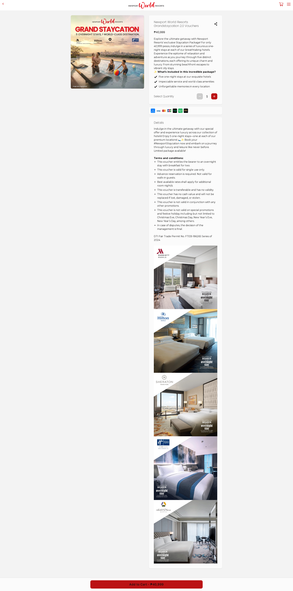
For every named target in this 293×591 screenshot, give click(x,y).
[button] (215, 24)
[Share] (215, 24)
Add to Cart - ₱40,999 (146, 584)
